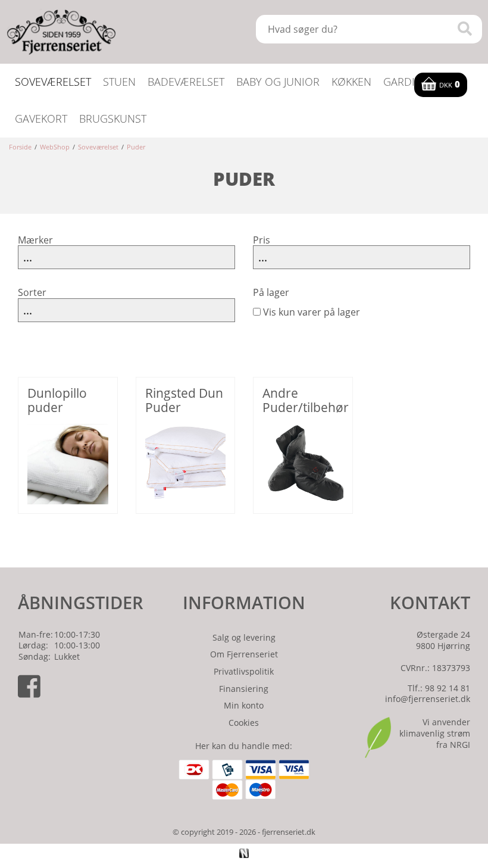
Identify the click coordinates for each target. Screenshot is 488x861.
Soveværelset (53, 81)
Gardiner (409, 81)
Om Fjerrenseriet (244, 654)
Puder (136, 146)
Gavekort (41, 118)
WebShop (55, 146)
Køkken (351, 81)
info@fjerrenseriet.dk (427, 698)
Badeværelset (186, 81)
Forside (20, 146)
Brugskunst (112, 118)
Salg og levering (244, 637)
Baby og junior (278, 81)
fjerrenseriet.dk (288, 831)
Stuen (119, 81)
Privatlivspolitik (244, 671)
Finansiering (243, 688)
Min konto (244, 705)
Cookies (244, 722)
